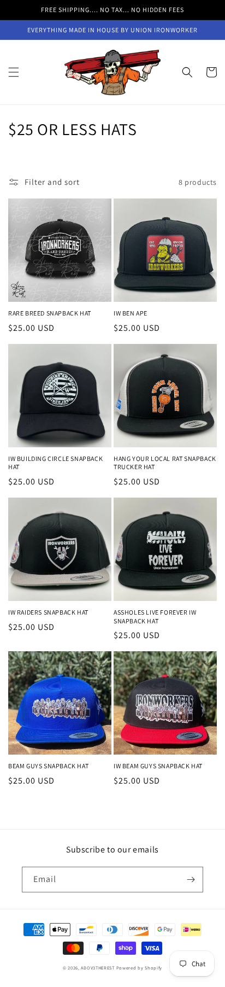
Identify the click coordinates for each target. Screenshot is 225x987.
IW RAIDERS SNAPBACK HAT (48, 612)
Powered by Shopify (139, 968)
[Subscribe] (191, 879)
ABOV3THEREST (97, 968)
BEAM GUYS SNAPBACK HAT (48, 766)
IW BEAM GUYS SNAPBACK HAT (158, 766)
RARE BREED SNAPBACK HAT (49, 313)
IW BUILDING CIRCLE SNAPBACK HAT (55, 462)
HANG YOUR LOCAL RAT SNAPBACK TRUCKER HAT (165, 462)
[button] (14, 72)
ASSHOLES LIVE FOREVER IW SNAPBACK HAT (155, 616)
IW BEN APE (130, 313)
